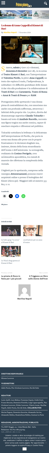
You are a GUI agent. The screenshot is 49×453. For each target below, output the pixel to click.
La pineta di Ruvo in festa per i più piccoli (11, 277)
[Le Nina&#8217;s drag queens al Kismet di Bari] (11, 251)
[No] (46, 442)
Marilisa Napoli (10, 32)
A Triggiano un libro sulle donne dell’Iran (38, 277)
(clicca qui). (13, 181)
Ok (24, 449)
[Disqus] (24, 334)
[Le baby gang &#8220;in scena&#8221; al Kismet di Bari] (11, 230)
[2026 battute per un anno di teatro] (33, 230)
